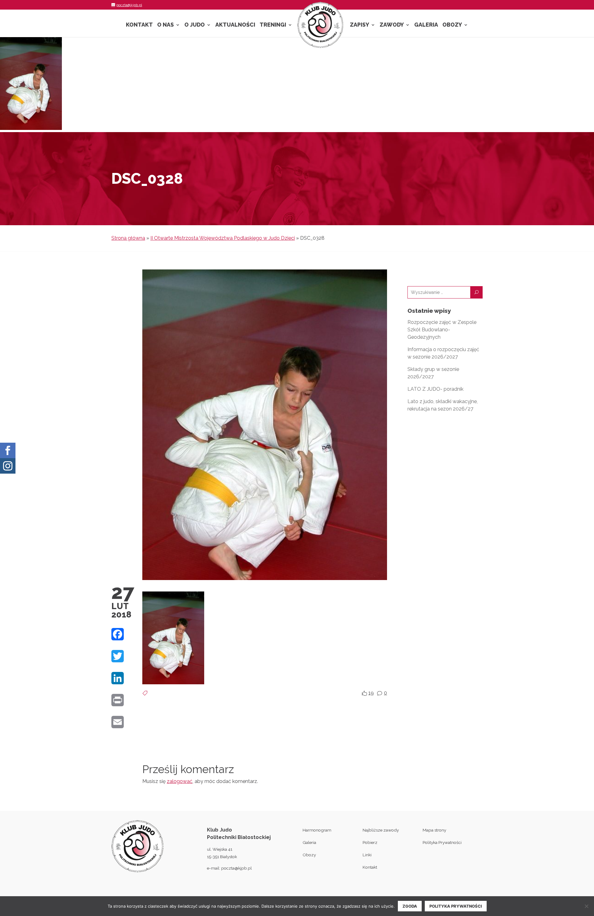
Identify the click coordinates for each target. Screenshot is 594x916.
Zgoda (409, 906)
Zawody (392, 25)
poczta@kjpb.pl (236, 868)
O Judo (194, 25)
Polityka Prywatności (442, 842)
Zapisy (359, 25)
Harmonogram (317, 830)
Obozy (452, 25)
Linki (367, 854)
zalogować (179, 781)
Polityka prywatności (455, 906)
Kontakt (139, 25)
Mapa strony (434, 830)
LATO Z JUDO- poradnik (435, 389)
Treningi (273, 25)
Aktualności (235, 25)
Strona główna (128, 238)
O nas (165, 25)
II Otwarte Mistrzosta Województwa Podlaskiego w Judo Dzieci (222, 238)
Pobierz (370, 842)
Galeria (426, 25)
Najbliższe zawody (381, 830)
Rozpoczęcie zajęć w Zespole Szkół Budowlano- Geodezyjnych (441, 329)
